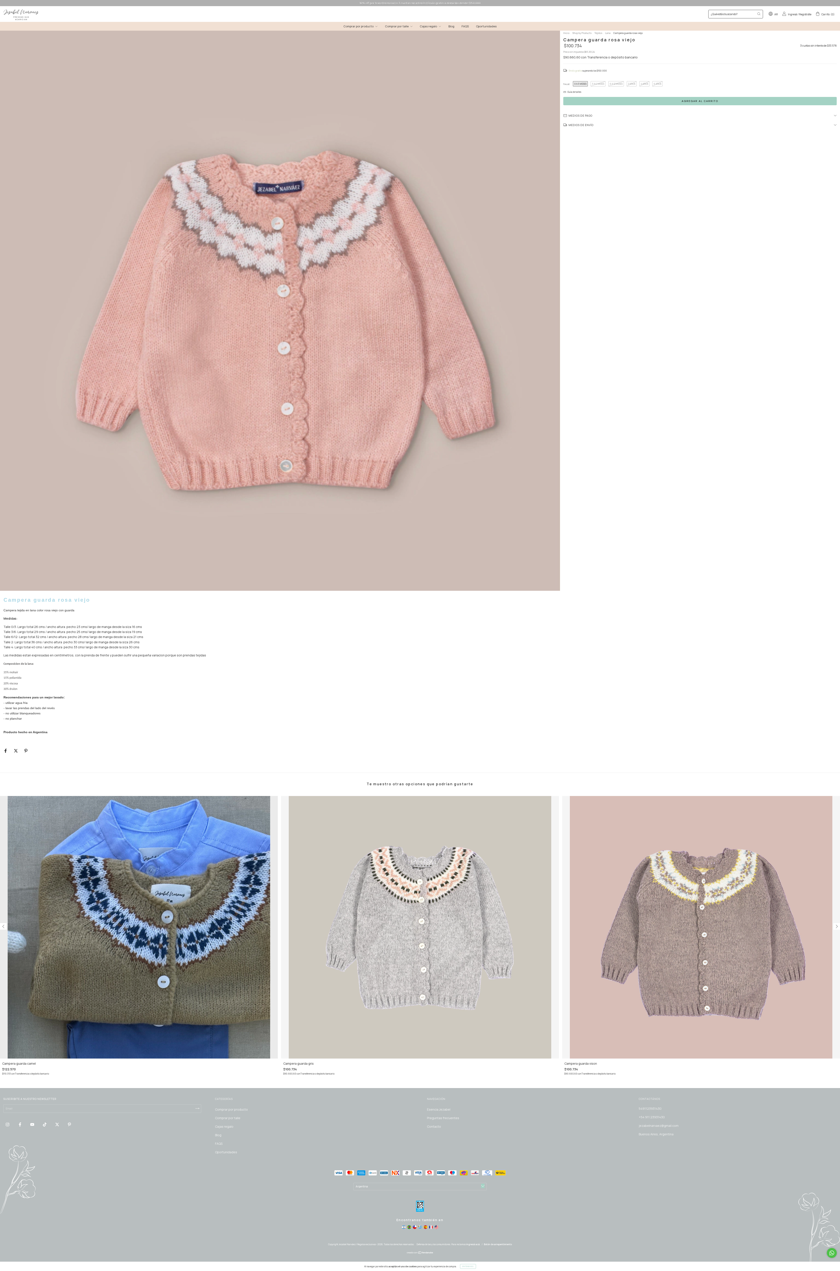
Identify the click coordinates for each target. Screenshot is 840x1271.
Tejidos (377, 94)
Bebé (376, 76)
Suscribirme (390, 106)
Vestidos (378, 88)
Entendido (468, 1266)
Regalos (378, 82)
